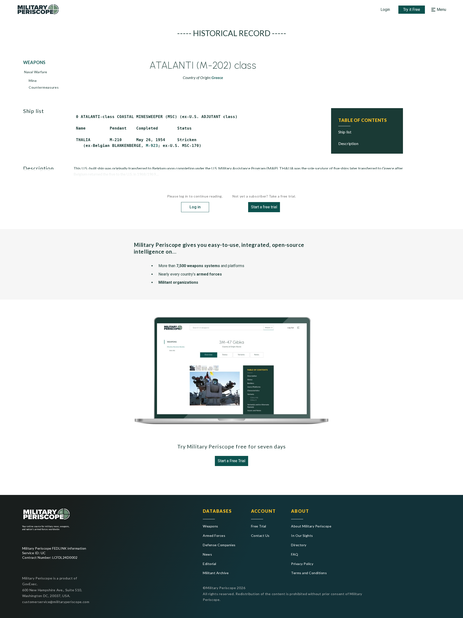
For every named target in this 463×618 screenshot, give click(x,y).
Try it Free (411, 9)
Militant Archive (216, 573)
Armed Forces (214, 535)
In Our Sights (302, 535)
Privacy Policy (302, 564)
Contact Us (260, 535)
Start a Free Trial (231, 461)
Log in (195, 207)
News (207, 554)
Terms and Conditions (309, 573)
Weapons (210, 526)
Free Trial (258, 526)
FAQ (294, 554)
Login (385, 9)
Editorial (209, 564)
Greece (217, 77)
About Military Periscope (311, 526)
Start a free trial (264, 207)
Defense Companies (219, 545)
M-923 (152, 145)
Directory (298, 545)
